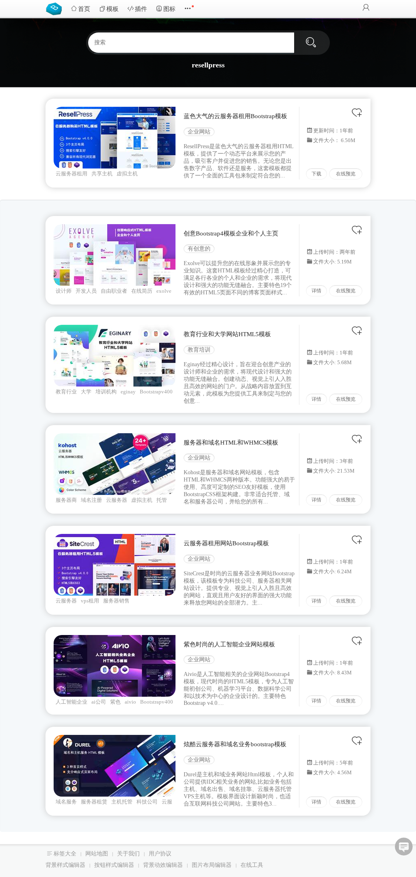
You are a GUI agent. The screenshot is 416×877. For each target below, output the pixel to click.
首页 (84, 9)
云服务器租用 (71, 174)
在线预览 (345, 174)
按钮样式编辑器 (114, 865)
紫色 (115, 702)
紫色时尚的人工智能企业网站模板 (229, 644)
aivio (130, 702)
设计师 (64, 291)
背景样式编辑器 (65, 865)
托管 (161, 500)
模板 (112, 9)
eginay (128, 392)
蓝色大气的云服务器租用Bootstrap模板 (235, 116)
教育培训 (199, 350)
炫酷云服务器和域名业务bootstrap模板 (235, 744)
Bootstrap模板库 (56, 8)
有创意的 (199, 249)
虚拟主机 (127, 174)
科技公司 (147, 802)
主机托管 (121, 802)
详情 (316, 291)
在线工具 (251, 865)
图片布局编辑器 (212, 865)
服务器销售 (116, 601)
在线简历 (141, 291)
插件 (141, 9)
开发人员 (86, 291)
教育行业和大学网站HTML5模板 (227, 334)
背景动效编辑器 (163, 865)
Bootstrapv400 (156, 392)
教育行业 (66, 392)
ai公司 (98, 702)
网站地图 (96, 854)
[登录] (366, 8)
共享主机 (102, 174)
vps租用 (90, 601)
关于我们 (128, 854)
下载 (316, 174)
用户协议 (160, 854)
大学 (86, 392)
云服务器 (116, 500)
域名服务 (66, 802)
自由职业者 (114, 291)
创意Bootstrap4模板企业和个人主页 (231, 233)
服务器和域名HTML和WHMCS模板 (231, 442)
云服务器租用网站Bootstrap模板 (226, 543)
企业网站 (199, 132)
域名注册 (91, 500)
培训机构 (106, 392)
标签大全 (65, 854)
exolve (163, 291)
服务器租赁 (94, 802)
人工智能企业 (71, 702)
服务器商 (66, 500)
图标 (169, 9)
